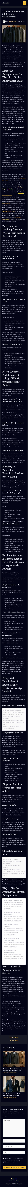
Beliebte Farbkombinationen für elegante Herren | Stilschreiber (12, 1069)
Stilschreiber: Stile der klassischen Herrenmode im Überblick (13, 1094)
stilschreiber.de (6, 203)
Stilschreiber (5, 3)
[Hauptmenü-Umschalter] (24, 3)
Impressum (14, 1179)
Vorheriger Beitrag (14, 1037)
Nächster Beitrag (14, 1040)
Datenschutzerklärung (14, 1181)
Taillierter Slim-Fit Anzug (8, 211)
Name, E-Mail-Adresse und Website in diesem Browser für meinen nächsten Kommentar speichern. (13, 1161)
